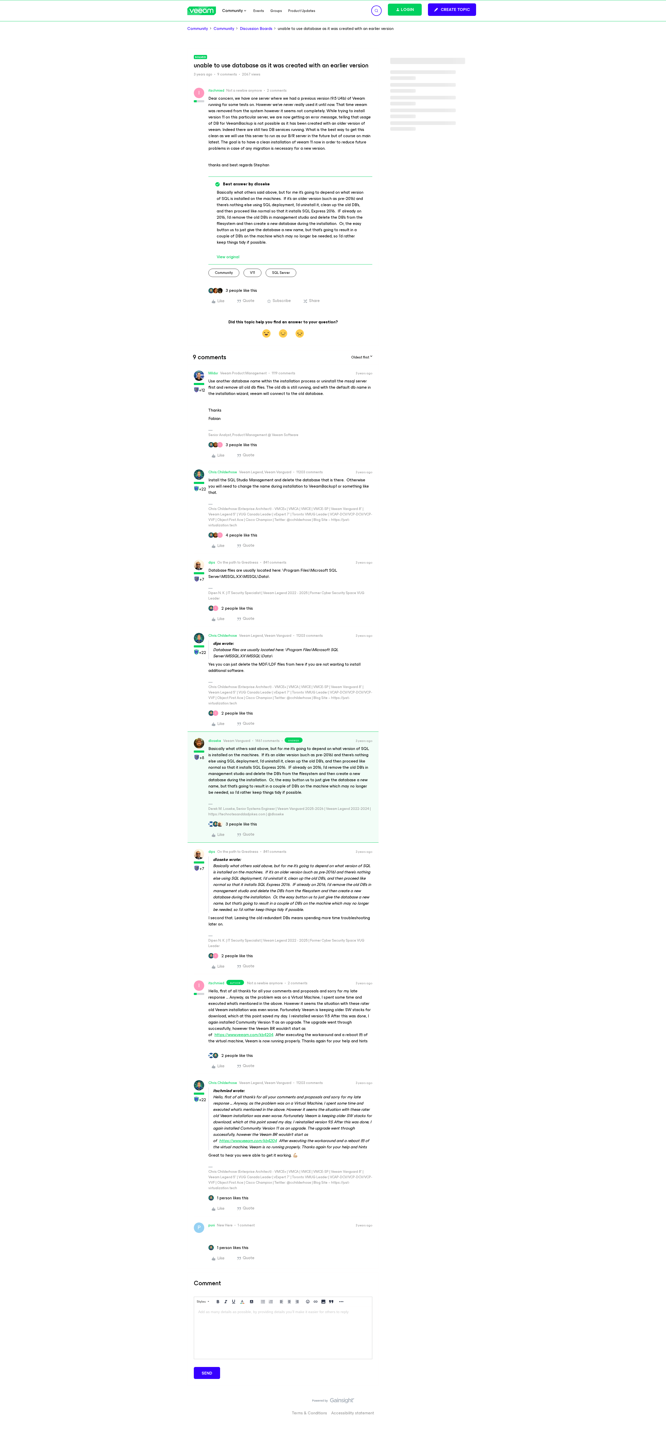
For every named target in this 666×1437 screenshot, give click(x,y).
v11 (252, 273)
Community (197, 29)
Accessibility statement (352, 1412)
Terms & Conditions (309, 1412)
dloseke (214, 740)
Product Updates (301, 11)
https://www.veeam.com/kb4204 (243, 1034)
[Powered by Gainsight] (333, 1402)
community (224, 273)
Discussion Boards (256, 29)
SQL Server (281, 273)
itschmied (216, 90)
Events (258, 11)
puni (211, 1225)
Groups (276, 11)
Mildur (213, 373)
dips (211, 562)
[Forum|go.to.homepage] (201, 11)
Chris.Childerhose (222, 472)
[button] (452, 9)
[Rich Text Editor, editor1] (283, 1333)
